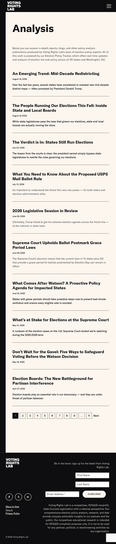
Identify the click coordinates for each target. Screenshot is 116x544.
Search (9, 510)
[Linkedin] (27, 496)
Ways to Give (12, 506)
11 (89, 415)
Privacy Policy (13, 513)
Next (96, 415)
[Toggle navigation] (109, 6)
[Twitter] (18, 496)
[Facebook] (9, 496)
